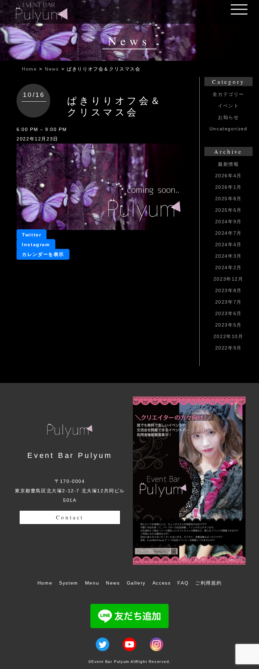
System (68, 583)
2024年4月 (228, 244)
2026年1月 (228, 187)
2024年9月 (228, 221)
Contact (70, 517)
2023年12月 (228, 279)
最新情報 (228, 164)
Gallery (136, 583)
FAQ (183, 583)
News (52, 69)
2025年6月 (228, 210)
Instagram (36, 244)
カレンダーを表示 (43, 254)
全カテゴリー (228, 94)
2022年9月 (228, 348)
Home (29, 69)
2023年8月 (228, 290)
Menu (92, 583)
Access (161, 583)
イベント (228, 105)
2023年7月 (228, 302)
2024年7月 (228, 233)
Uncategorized (228, 128)
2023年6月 (228, 313)
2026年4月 (228, 175)
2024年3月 (228, 256)
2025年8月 (228, 198)
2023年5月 (228, 325)
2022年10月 (228, 336)
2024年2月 (228, 267)
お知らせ (228, 117)
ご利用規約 (208, 583)
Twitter (31, 234)
